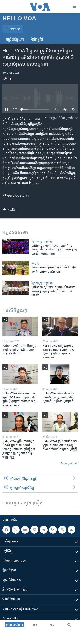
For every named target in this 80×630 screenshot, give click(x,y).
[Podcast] (62, 530)
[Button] (10, 210)
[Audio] (52, 625)
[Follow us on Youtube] (25, 530)
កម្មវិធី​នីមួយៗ (15, 39)
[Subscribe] (71, 530)
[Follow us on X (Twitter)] (15, 530)
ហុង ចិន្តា (7, 78)
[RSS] (53, 530)
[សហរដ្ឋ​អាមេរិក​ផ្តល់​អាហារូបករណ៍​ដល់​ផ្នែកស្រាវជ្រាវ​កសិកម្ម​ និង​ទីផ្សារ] (15, 268)
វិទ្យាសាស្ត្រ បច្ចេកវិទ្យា (42, 241)
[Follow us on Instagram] (34, 530)
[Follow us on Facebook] (6, 530)
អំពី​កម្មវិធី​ (37, 39)
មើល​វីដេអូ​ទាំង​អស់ (68, 463)
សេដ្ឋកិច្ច (35, 263)
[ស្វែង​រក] (69, 625)
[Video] (35, 625)
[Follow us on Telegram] (44, 530)
